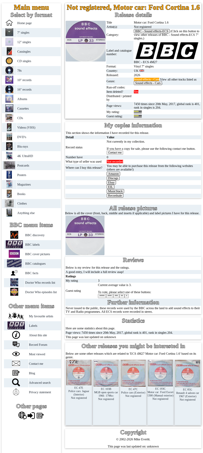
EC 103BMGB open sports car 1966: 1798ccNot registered (106, 394)
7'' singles (23, 32)
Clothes (22, 203)
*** (116, 296)
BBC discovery (35, 235)
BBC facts (31, 273)
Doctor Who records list (40, 282)
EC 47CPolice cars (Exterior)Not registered (133, 392)
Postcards (23, 165)
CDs (20, 118)
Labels (33, 325)
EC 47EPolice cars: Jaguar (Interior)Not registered (78, 392)
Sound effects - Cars (148, 83)
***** (102, 296)
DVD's (21, 137)
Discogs (113, 178)
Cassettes (23, 108)
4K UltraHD (25, 156)
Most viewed (37, 354)
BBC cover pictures (37, 254)
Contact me (36, 363)
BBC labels (32, 244)
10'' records (24, 80)
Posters (21, 175)
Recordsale (115, 195)
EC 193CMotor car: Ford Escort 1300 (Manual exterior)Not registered (160, 393)
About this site (38, 335)
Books (21, 194)
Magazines (24, 184)
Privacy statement (40, 392)
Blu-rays (22, 146)
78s (19, 70)
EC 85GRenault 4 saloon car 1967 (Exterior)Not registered (187, 394)
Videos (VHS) (26, 127)
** (122, 296)
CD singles (24, 61)
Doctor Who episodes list (41, 292)
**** (110, 296)
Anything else (26, 213)
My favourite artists (41, 316)
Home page (24, 23)
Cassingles (24, 51)
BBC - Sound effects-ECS (151, 31)
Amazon (113, 173)
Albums (22, 99)
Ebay (111, 182)
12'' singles (24, 42)
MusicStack (115, 191)
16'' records (24, 89)
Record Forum (38, 344)
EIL (110, 187)
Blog (32, 373)
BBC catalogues (35, 263)
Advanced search (40, 382)
